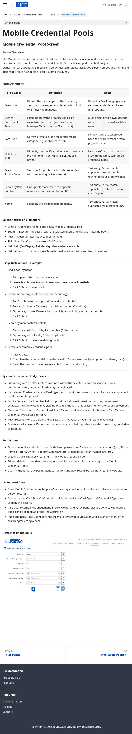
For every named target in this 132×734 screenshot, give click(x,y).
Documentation (12, 701)
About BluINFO (12, 677)
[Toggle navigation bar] (5, 4)
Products (8, 683)
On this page (12, 22)
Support (8, 712)
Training (8, 706)
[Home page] (6, 14)
